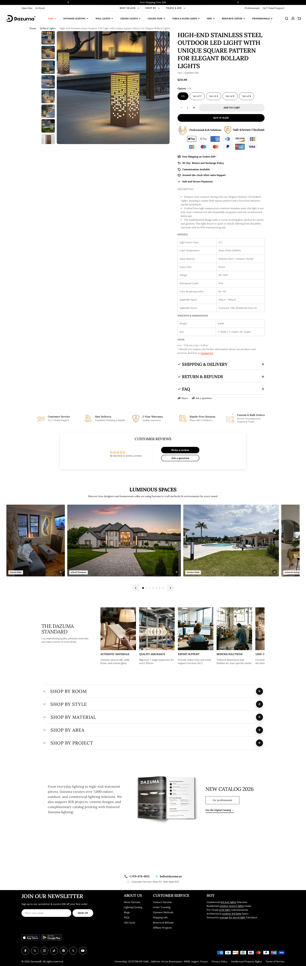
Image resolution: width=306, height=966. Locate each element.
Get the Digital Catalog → (219, 810)
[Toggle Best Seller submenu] (138, 8)
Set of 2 (197, 96)
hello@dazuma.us (168, 876)
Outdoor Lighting (74, 18)
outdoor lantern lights (231, 905)
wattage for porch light (232, 917)
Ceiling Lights (129, 18)
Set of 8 (246, 96)
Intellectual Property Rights (246, 961)
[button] (68, 2)
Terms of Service (275, 961)
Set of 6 (230, 96)
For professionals (222, 800)
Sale (50, 18)
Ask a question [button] (180, 458)
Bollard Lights (48, 28)
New (209, 18)
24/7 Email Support (273, 8)
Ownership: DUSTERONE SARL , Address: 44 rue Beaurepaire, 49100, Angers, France (161, 961)
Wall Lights (102, 18)
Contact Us (207, 352)
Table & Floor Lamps (184, 18)
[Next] (170, 587)
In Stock (40, 8)
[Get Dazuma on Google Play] (51, 937)
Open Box (27, 8)
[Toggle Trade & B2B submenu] (184, 8)
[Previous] (135, 587)
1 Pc (183, 96)
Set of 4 (213, 96)
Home (32, 28)
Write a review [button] (180, 450)
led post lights (228, 902)
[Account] (293, 18)
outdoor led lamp (231, 913)
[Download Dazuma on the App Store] (31, 937)
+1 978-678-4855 (136, 876)
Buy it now (221, 117)
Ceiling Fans (155, 18)
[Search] (286, 18)
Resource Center (232, 18)
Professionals (252, 8)
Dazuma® (35, 961)
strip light (225, 909)
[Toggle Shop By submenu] (159, 8)
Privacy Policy (219, 961)
